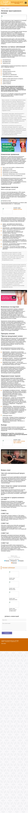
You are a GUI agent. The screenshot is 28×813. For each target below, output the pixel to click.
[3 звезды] (10, 557)
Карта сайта (3, 643)
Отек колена (11, 579)
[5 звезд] (12, 557)
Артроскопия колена (13, 599)
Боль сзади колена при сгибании (19, 441)
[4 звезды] (11, 557)
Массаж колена (12, 589)
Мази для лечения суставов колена (12, 610)
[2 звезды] (9, 557)
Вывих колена (17, 209)
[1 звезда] (8, 557)
